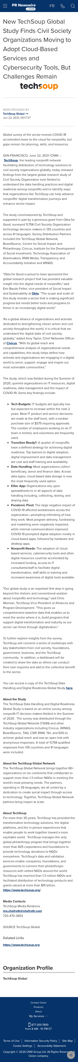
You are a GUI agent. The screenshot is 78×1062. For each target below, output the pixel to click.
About (38, 1011)
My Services (37, 1016)
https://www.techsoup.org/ (22, 890)
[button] (39, 86)
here (69, 688)
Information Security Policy (41, 1041)
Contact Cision (38, 1002)
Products (38, 1007)
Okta (35, 293)
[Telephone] (63, 6)
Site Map (67, 1041)
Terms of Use (11, 1041)
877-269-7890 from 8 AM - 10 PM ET (38, 1027)
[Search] (73, 6)
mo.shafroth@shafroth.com (22, 911)
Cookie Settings (22, 1046)
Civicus (12, 343)
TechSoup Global (15, 978)
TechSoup (11, 160)
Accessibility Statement (51, 1046)
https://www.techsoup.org (21, 945)
